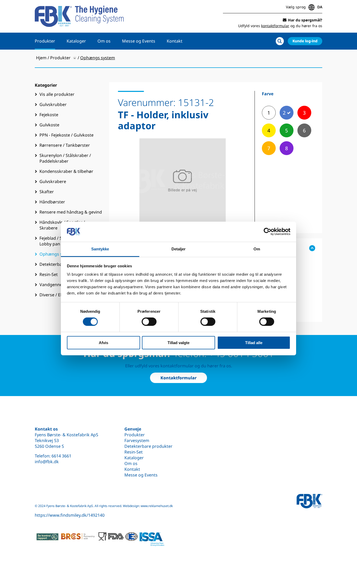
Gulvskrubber (53, 104)
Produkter (45, 41)
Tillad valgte (178, 342)
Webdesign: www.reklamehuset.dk (148, 506)
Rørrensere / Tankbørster (64, 145)
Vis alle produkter (56, 94)
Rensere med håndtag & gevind (70, 212)
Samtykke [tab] (100, 249)
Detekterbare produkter (148, 446)
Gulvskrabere (52, 181)
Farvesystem (136, 440)
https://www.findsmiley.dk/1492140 (70, 515)
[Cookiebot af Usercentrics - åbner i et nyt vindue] (267, 231)
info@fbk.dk (47, 461)
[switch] (149, 321)
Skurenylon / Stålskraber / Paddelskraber (65, 158)
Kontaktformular (178, 378)
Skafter (46, 192)
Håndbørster (52, 202)
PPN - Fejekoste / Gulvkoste (66, 135)
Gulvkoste (49, 125)
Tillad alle (253, 342)
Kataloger (76, 41)
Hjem (41, 58)
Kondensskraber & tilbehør (66, 171)
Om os (104, 41)
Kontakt (174, 41)
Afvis (103, 342)
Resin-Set (133, 452)
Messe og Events (138, 41)
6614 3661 (61, 456)
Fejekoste (48, 114)
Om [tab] (257, 249)
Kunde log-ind (305, 40)
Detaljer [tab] (178, 249)
